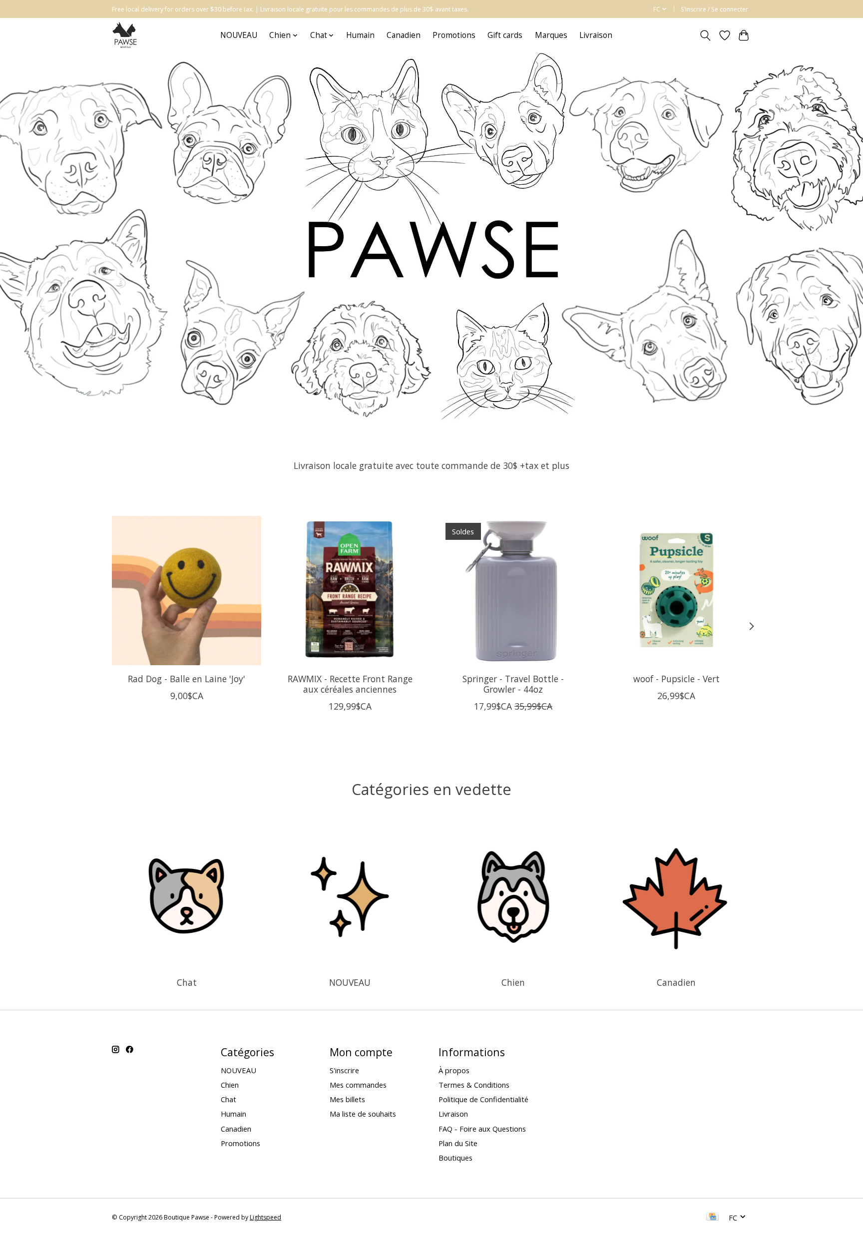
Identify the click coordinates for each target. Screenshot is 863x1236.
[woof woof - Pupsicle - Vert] (676, 590)
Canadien (404, 35)
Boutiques (455, 1158)
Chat (187, 982)
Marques (551, 35)
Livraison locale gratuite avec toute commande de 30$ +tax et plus (431, 465)
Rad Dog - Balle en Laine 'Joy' (186, 679)
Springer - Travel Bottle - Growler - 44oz (513, 684)
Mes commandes (358, 1085)
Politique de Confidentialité (483, 1099)
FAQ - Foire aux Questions (482, 1129)
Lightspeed (265, 1217)
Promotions (453, 35)
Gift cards (504, 35)
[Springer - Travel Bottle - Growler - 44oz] (513, 590)
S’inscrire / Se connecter (714, 9)
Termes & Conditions (473, 1085)
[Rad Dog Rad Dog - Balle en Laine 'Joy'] (186, 590)
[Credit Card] (712, 1218)
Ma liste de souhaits (363, 1114)
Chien (513, 982)
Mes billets (347, 1099)
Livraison (595, 35)
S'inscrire (344, 1070)
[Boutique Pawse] (125, 35)
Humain (360, 35)
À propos (453, 1070)
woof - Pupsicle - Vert (676, 679)
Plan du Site (457, 1143)
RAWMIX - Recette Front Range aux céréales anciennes (350, 684)
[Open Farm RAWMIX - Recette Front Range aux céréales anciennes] (350, 590)
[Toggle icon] (705, 35)
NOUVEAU (238, 35)
